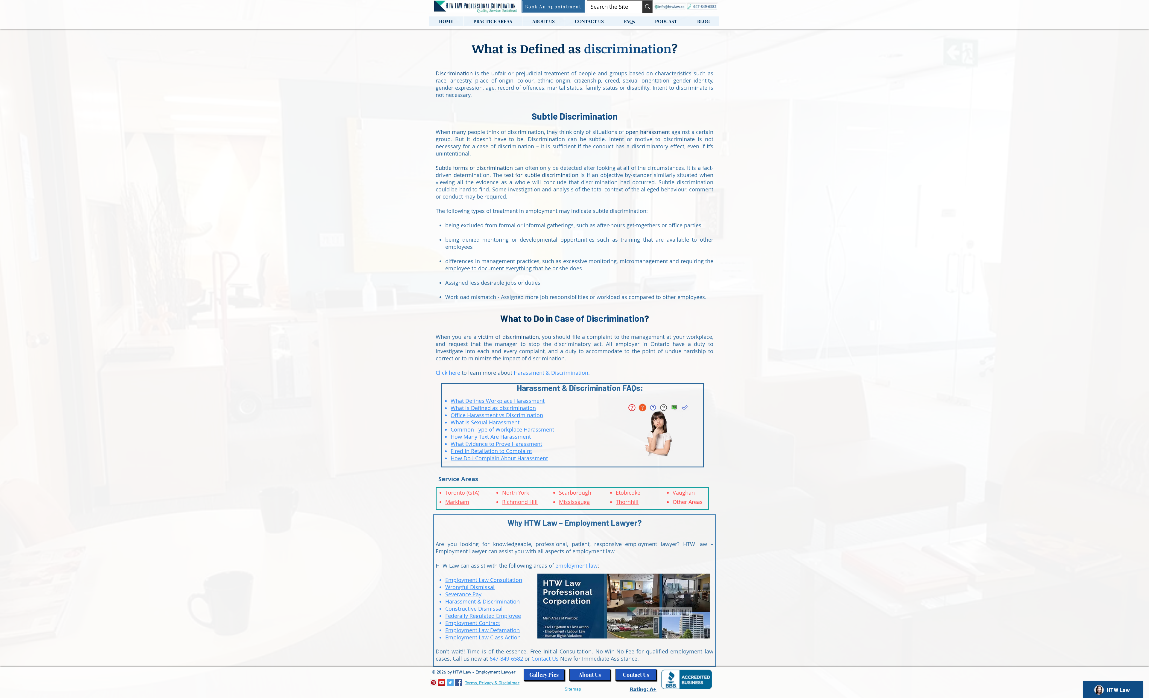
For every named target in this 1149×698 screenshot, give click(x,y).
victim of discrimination (508, 336)
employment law (576, 565)
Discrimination (454, 73)
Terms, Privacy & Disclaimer (492, 683)
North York (515, 492)
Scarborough (575, 492)
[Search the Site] (647, 7)
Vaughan (684, 492)
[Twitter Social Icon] (450, 682)
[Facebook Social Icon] (458, 682)
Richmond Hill (520, 501)
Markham (457, 501)
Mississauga (574, 501)
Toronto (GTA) (462, 492)
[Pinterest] (433, 682)
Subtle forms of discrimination (474, 167)
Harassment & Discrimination (551, 372)
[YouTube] (441, 682)
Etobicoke (628, 492)
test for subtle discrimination (541, 175)
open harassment (648, 131)
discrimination (627, 48)
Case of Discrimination (599, 318)
